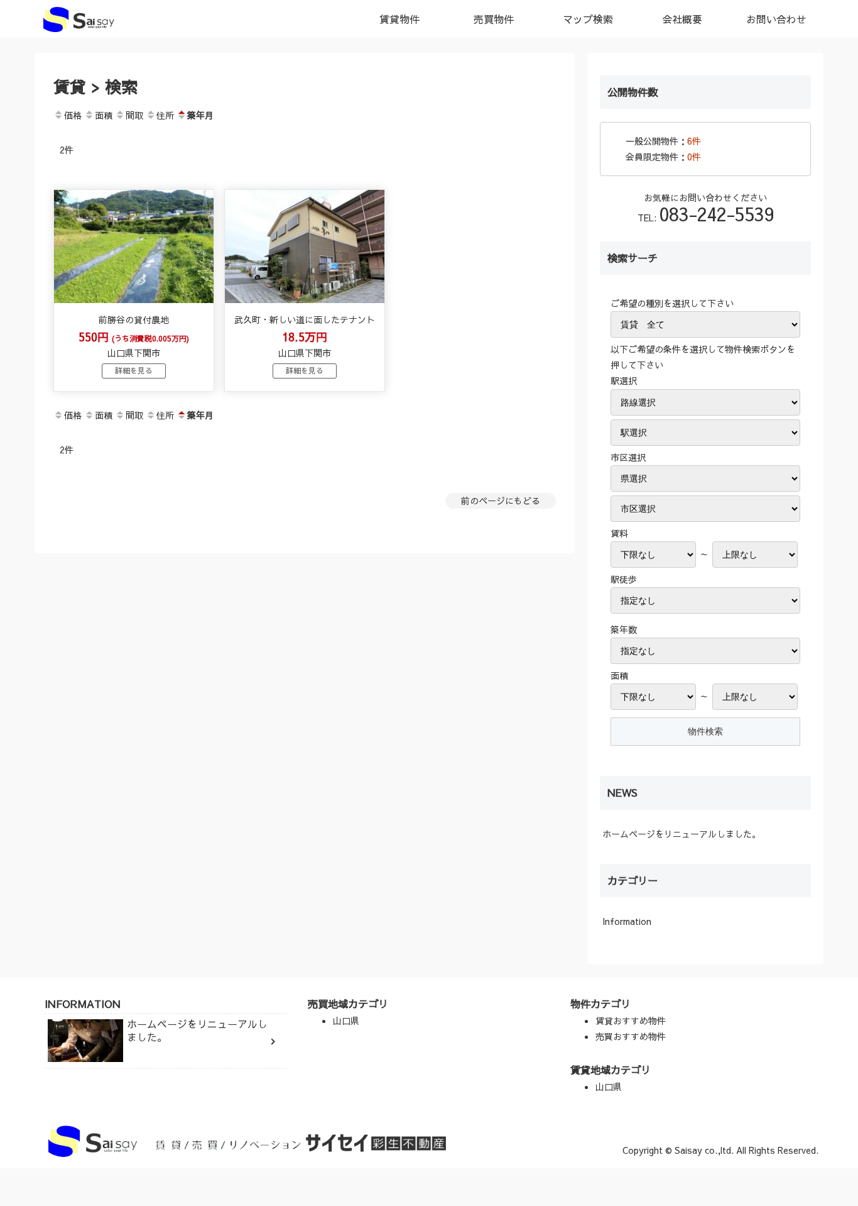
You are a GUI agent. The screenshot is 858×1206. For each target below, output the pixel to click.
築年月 (200, 115)
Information (626, 921)
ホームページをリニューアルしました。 (681, 833)
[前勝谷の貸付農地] (134, 299)
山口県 (346, 1020)
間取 (134, 115)
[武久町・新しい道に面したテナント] (304, 299)
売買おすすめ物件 (630, 1036)
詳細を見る (134, 370)
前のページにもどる (500, 500)
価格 (73, 115)
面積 (103, 115)
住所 (165, 115)
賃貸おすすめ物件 (630, 1020)
